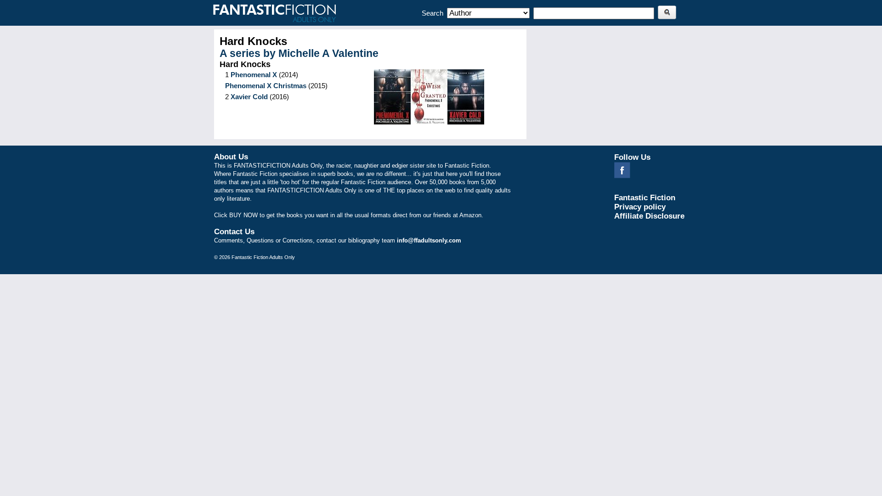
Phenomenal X (254, 75)
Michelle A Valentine (328, 53)
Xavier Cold (249, 97)
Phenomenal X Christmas (265, 86)
